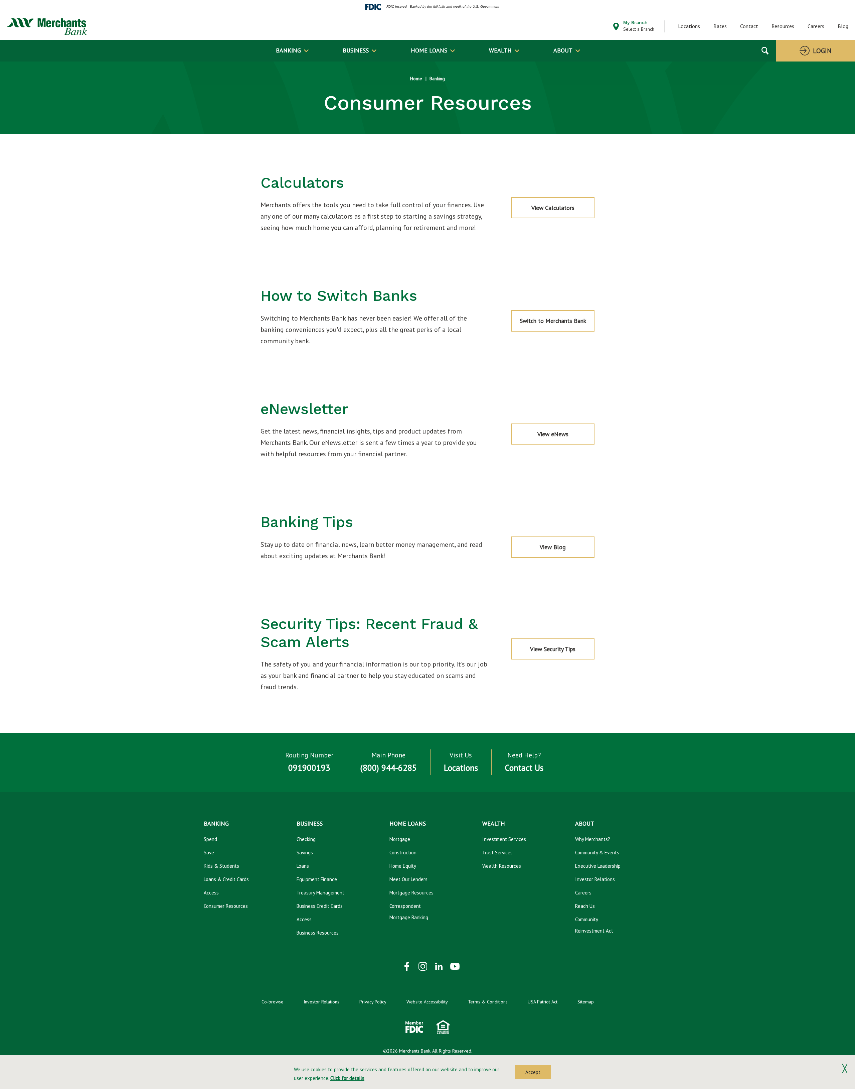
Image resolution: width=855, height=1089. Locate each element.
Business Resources (318, 933)
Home (416, 79)
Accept (532, 1072)
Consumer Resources (226, 906)
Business (356, 50)
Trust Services (497, 852)
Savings (305, 852)
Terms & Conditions (488, 1002)
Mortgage (399, 839)
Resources (783, 26)
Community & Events (597, 852)
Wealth (500, 50)
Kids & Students (221, 866)
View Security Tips (552, 649)
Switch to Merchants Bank (553, 321)
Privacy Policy (372, 1002)
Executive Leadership (598, 866)
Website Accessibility (427, 1002)
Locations (689, 26)
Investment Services (504, 839)
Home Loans (429, 50)
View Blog (562, 550)
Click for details (347, 1078)
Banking (288, 50)
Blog (843, 26)
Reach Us (585, 906)
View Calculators (552, 208)
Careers (816, 26)
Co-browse (273, 1002)
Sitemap (585, 1002)
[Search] (765, 51)
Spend (210, 839)
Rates (720, 26)
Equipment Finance (317, 879)
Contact (749, 26)
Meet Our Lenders (408, 879)
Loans (303, 866)
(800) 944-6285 (388, 767)
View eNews (552, 434)
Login (822, 50)
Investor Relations (595, 879)
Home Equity (402, 866)
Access (211, 892)
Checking (306, 839)
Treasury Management (320, 892)
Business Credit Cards (320, 906)
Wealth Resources (501, 866)
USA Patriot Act (542, 1002)
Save (209, 852)
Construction (402, 852)
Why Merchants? (592, 839)
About (562, 50)
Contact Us (524, 767)
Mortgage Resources (411, 892)
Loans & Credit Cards (226, 879)
